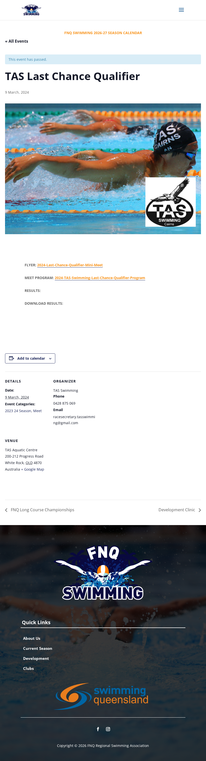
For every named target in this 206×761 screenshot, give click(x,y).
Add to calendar (31, 358)
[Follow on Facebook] (98, 729)
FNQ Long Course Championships (42, 510)
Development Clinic (177, 510)
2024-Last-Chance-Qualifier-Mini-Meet (70, 265)
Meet (37, 410)
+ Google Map (32, 469)
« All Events (16, 41)
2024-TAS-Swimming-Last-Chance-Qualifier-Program (100, 277)
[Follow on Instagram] (108, 729)
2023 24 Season (18, 410)
